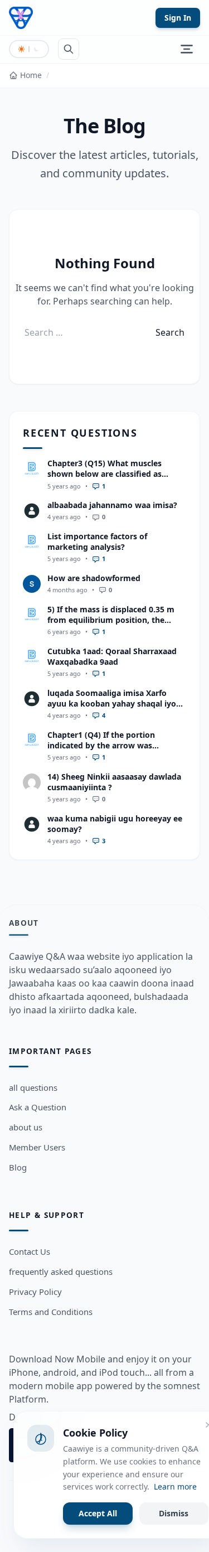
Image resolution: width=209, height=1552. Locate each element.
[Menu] (186, 49)
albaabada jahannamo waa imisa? (112, 505)
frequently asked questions (61, 1271)
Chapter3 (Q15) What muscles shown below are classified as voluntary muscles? (104, 474)
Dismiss (173, 1513)
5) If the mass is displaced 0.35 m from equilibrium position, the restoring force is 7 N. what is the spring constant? (111, 625)
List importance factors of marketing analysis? (97, 541)
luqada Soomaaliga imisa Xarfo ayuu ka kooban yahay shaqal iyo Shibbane (111, 704)
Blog (18, 1167)
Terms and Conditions (51, 1311)
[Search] (68, 49)
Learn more (175, 1486)
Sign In (177, 17)
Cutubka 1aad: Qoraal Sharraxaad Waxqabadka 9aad (112, 656)
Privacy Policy (35, 1291)
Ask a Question (37, 1107)
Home (31, 75)
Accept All (98, 1513)
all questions (33, 1087)
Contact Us (29, 1251)
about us (25, 1127)
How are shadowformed (93, 578)
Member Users (37, 1147)
